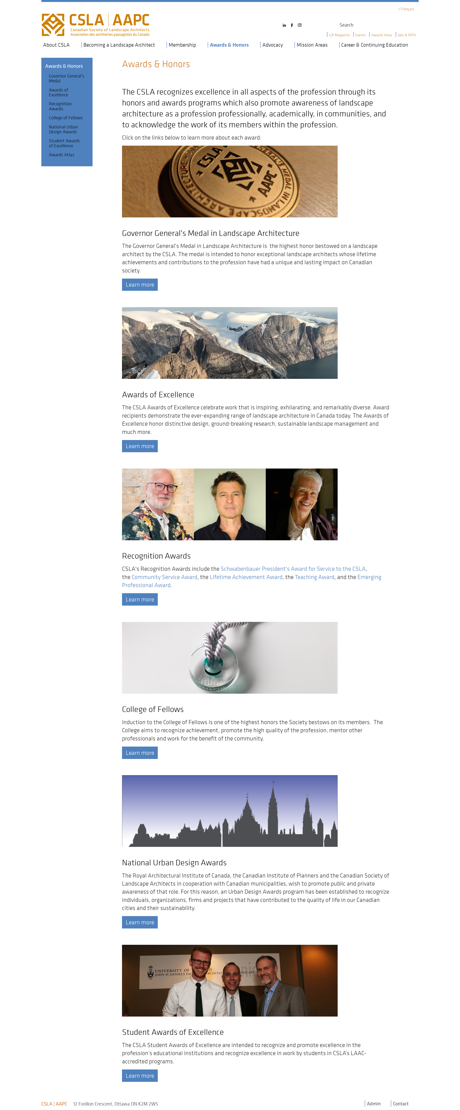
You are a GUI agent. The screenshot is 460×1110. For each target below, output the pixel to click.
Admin (374, 1103)
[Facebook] (293, 24)
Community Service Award (164, 577)
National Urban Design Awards (63, 129)
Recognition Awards (60, 106)
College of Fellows (66, 117)
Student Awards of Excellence (64, 143)
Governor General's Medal (66, 78)
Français (407, 8)
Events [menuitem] (360, 35)
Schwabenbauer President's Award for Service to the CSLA (293, 568)
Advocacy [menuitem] (272, 45)
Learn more (140, 284)
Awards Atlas (61, 154)
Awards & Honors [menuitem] (229, 45)
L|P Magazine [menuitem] (339, 35)
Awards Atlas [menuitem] (381, 35)
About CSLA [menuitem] (56, 45)
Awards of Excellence (58, 92)
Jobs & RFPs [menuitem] (407, 35)
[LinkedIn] (285, 24)
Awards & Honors (64, 66)
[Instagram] (300, 24)
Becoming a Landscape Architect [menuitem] (119, 45)
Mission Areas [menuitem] (312, 45)
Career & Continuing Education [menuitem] (374, 45)
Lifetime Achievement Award (246, 577)
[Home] (95, 16)
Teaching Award (314, 577)
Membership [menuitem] (182, 45)
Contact (401, 1103)
